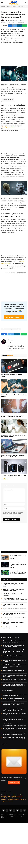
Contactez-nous (14, 782)
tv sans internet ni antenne (13, 799)
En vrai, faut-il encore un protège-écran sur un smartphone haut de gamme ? (18, 557)
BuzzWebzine (3, 6)
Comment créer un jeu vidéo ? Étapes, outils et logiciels (13, 395)
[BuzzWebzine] (14, 2)
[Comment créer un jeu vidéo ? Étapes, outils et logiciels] (14, 386)
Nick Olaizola (8, 20)
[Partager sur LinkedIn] (19, 25)
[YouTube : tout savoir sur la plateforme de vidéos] (14, 366)
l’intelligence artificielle (8, 127)
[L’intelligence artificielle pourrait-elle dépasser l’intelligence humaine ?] (14, 426)
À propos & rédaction (18, 814)
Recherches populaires (11, 816)
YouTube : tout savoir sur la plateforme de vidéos (12, 375)
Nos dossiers (4, 794)
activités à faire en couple (7, 798)
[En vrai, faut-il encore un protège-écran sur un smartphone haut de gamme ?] (5, 557)
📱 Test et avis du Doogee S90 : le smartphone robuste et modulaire (13, 476)
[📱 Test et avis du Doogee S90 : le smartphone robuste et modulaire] (14, 466)
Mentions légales (20, 816)
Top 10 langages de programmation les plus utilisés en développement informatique (13, 415)
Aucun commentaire (6, 22)
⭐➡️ (14, 317)
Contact (3, 817)
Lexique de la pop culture (14, 794)
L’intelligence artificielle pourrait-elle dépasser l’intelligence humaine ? (13, 435)
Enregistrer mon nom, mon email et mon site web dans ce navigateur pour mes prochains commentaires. (13, 514)
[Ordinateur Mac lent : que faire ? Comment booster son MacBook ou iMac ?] (14, 446)
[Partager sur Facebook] (10, 25)
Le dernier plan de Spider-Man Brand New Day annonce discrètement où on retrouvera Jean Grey (14, 671)
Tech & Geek (9, 6)
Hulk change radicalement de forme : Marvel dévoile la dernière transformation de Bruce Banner (18, 572)
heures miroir (9, 801)
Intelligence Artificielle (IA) (14, 329)
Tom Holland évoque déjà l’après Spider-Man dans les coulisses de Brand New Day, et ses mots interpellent (14, 666)
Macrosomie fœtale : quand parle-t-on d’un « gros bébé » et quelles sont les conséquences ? (14, 680)
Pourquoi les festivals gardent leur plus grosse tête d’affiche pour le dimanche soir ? (14, 656)
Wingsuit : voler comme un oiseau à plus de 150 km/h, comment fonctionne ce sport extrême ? (14, 685)
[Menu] (2, 2)
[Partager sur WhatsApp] (24, 25)
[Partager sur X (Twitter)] (14, 25)
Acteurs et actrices (18, 796)
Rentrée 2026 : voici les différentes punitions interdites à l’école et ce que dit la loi (13, 646)
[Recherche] (26, 2)
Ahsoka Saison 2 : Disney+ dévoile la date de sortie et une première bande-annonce (14, 641)
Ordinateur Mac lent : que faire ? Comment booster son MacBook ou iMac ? (13, 456)
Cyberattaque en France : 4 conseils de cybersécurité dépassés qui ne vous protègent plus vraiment (18, 565)
